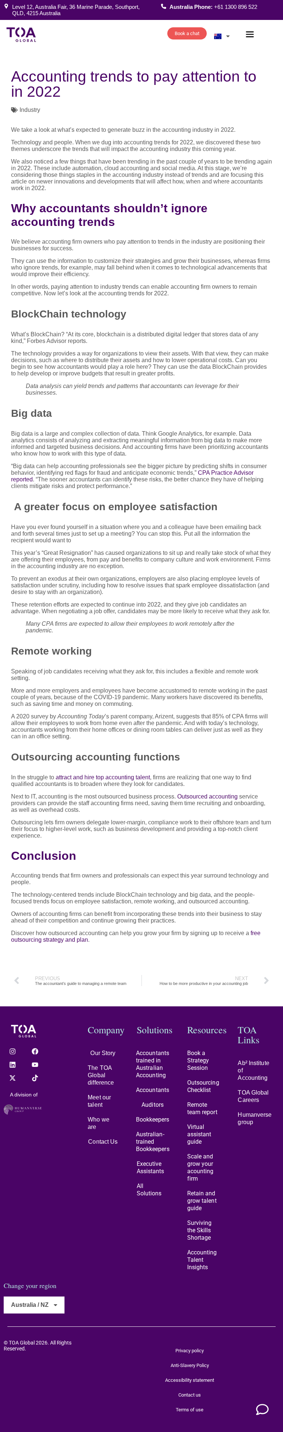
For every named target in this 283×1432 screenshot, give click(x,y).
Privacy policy (189, 1350)
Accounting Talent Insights (202, 1260)
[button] (250, 35)
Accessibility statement (189, 1380)
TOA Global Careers (253, 1096)
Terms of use (189, 1409)
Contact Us (103, 1142)
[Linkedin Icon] (12, 1064)
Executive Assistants (150, 1167)
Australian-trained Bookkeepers (153, 1142)
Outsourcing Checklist (203, 1086)
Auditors (153, 1104)
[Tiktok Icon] (35, 1078)
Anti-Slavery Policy (190, 1365)
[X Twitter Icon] (12, 1078)
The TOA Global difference (101, 1075)
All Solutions (149, 1189)
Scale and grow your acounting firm (200, 1167)
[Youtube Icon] (35, 1064)
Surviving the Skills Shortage (199, 1230)
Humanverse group (255, 1118)
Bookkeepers (153, 1119)
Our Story (102, 1053)
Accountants (152, 1089)
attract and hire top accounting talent (103, 777)
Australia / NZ (30, 1305)
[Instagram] (12, 1051)
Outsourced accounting (207, 796)
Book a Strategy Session (198, 1060)
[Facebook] (35, 1051)
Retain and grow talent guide (202, 1201)
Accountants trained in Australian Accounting (152, 1064)
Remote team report (202, 1108)
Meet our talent (99, 1101)
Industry (30, 110)
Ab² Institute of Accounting (253, 1070)
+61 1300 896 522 (235, 7)
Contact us (189, 1395)
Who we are (98, 1123)
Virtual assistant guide (199, 1134)
